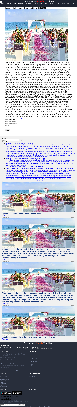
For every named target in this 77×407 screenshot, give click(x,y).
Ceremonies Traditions (39, 1)
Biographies (33, 361)
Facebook (4, 376)
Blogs (31, 365)
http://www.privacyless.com (29, 118)
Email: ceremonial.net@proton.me (12, 370)
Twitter (4, 383)
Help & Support (34, 373)
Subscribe (21, 404)
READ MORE (38, 180)
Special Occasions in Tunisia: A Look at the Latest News (24, 167)
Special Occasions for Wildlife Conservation (20, 143)
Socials (3, 373)
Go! (21, 140)
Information (4, 351)
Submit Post (33, 358)
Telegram (5, 386)
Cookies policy (10, 363)
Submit (7, 130)
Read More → (6, 215)
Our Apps (3, 389)
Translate (32, 389)
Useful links (33, 351)
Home (31, 355)
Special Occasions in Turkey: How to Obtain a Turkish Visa (25, 158)
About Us (32, 376)
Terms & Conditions (7, 360)
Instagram (5, 380)
